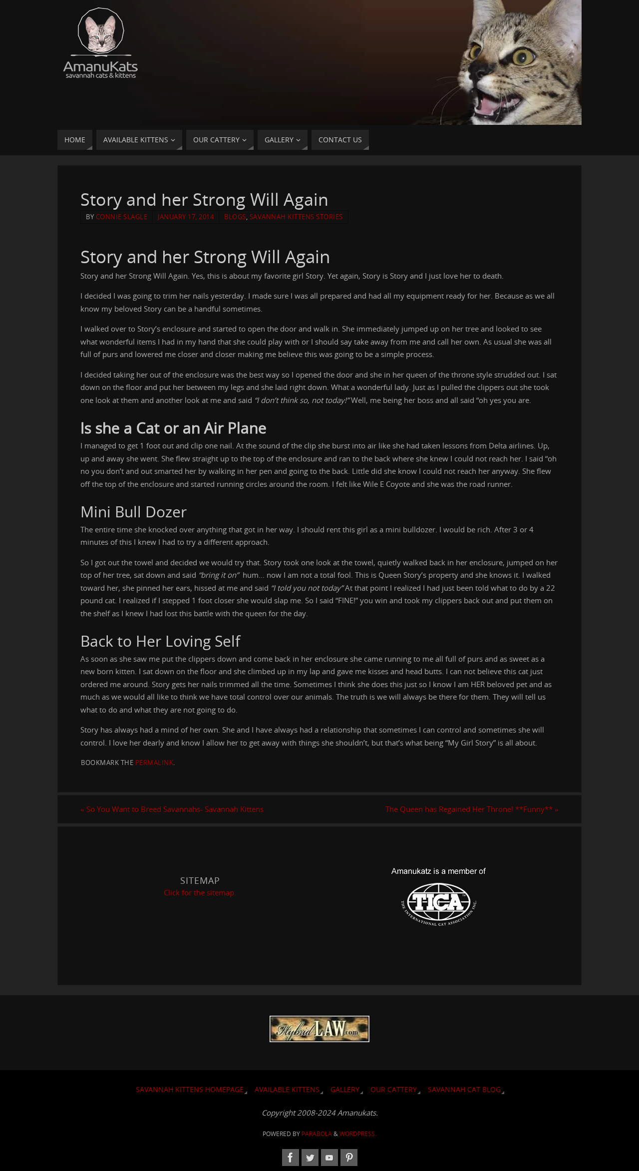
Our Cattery (393, 1089)
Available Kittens (287, 1089)
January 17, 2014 (186, 216)
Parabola (317, 1134)
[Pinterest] (348, 1157)
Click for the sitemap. (200, 892)
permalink (154, 762)
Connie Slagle (122, 216)
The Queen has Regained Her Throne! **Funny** (472, 809)
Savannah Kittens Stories (296, 216)
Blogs (235, 216)
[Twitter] (310, 1157)
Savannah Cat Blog (464, 1089)
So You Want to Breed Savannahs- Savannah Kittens (172, 809)
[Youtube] (329, 1157)
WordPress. (357, 1134)
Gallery (344, 1089)
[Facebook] (290, 1157)
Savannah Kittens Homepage (190, 1089)
